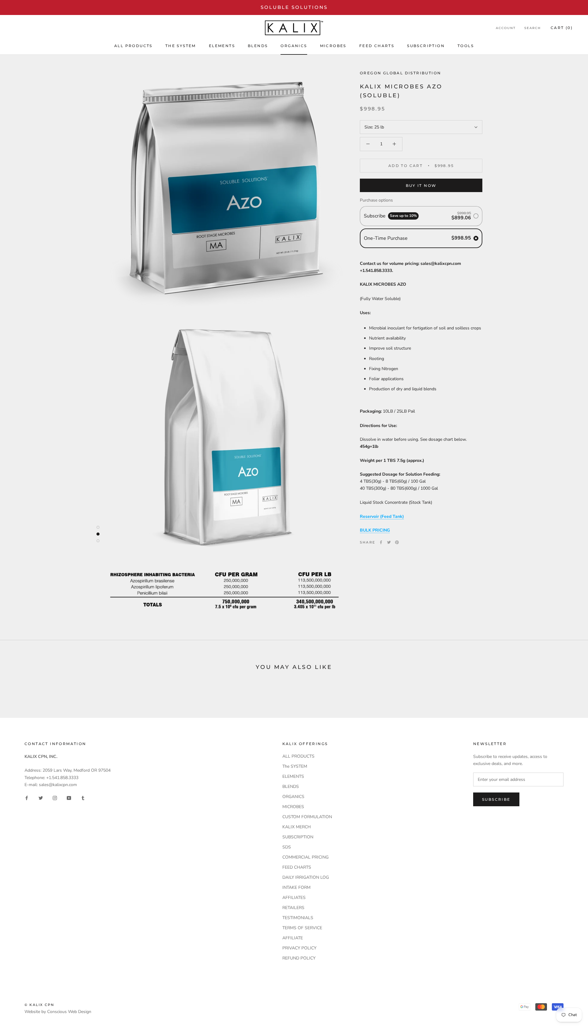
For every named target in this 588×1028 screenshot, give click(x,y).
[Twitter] (389, 542)
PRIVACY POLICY (299, 948)
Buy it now (421, 185)
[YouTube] (69, 797)
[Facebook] (381, 542)
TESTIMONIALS (297, 918)
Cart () (562, 27)
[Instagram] (55, 797)
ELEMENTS (222, 45)
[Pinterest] (397, 542)
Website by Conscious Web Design (57, 1012)
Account (506, 28)
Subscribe (496, 799)
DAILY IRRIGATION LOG (305, 877)
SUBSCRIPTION (426, 45)
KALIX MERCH (296, 827)
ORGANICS (294, 45)
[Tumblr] (83, 797)
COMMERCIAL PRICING (305, 857)
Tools (466, 45)
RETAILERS (293, 908)
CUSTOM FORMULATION (307, 817)
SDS (286, 847)
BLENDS (258, 45)
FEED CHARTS (376, 45)
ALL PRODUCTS (133, 45)
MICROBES (333, 45)
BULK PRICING (375, 530)
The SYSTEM (180, 45)
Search (532, 28)
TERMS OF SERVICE (302, 928)
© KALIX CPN (39, 1005)
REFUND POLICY (298, 958)
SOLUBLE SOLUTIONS (294, 7)
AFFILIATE (292, 938)
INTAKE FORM (296, 887)
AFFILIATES (294, 897)
